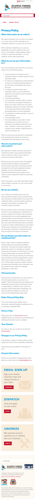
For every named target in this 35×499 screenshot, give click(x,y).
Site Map (18, 476)
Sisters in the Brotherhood (4, 482)
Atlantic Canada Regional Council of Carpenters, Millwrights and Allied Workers (11, 467)
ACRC (17, 7)
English (22, 1)
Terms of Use (19, 315)
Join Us (7, 443)
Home (4, 22)
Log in (7, 411)
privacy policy (5, 331)
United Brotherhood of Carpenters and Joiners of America (13, 482)
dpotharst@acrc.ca (26, 360)
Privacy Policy (14, 22)
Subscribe (8, 387)
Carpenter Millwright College (28, 466)
